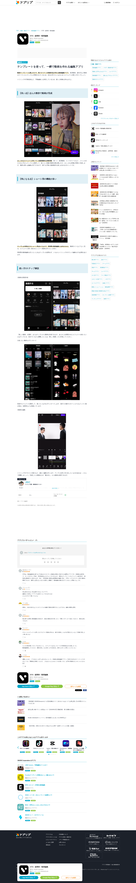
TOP (17, 30)
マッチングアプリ (96, 298)
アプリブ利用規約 (106, 864)
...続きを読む (54, 488)
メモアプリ (108, 279)
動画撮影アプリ (97, 75)
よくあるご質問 (50, 842)
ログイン (117, 2)
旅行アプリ (104, 259)
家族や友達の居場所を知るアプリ (101, 291)
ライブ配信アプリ (106, 275)
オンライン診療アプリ (109, 295)
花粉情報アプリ (96, 295)
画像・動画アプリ (25, 30)
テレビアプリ (95, 271)
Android (38, 42)
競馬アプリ (107, 298)
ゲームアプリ (106, 263)
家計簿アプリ (95, 259)
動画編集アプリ (35, 30)
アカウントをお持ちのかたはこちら (37, 552)
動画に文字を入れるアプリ (100, 71)
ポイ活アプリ (95, 275)
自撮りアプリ (106, 283)
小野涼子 (27, 482)
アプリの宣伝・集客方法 (65, 837)
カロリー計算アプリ (97, 279)
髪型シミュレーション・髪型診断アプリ (102, 287)
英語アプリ (95, 267)
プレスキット (62, 845)
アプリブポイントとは (51, 837)
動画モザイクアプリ (98, 79)
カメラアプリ (113, 71)
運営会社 (48, 845)
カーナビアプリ (96, 283)
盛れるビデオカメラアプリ (110, 75)
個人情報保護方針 (116, 864)
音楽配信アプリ (104, 267)
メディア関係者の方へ (64, 839)
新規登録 (108, 2)
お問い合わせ (62, 842)
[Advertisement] (52, 523)
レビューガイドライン (51, 839)
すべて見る (114, 157)
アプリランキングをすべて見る (109, 118)
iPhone (32, 42)
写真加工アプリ (96, 263)
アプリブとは (49, 834)
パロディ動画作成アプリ (110, 67)
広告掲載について (63, 834)
